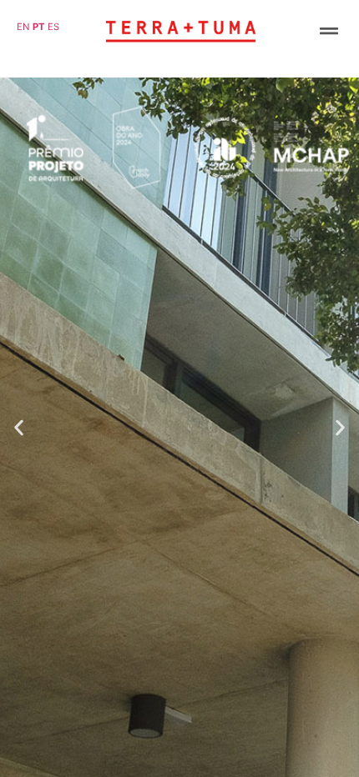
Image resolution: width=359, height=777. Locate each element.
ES (53, 27)
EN (23, 27)
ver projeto (179, 739)
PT (39, 27)
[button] (328, 30)
